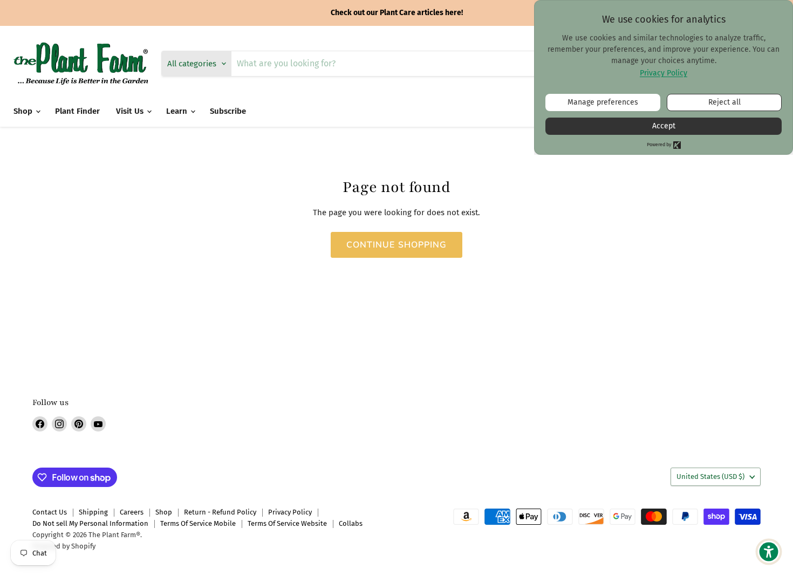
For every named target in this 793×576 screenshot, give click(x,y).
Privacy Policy (290, 512)
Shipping (93, 512)
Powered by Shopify (63, 546)
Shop (24, 111)
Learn (177, 111)
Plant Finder (77, 111)
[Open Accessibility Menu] (768, 551)
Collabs (351, 523)
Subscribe (228, 111)
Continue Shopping (396, 245)
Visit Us (131, 111)
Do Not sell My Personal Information (90, 523)
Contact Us (49, 512)
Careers (131, 512)
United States (710, 476)
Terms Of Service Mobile (198, 523)
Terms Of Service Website (287, 523)
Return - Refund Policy (220, 512)
